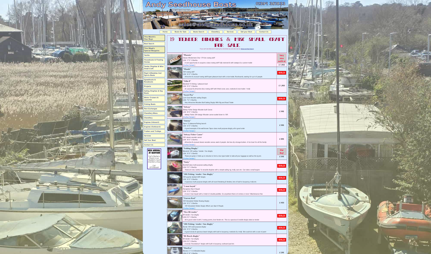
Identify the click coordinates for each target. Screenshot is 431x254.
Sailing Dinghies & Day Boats (153, 92)
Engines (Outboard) (152, 127)
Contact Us (263, 32)
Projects (147, 86)
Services (230, 32)
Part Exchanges (150, 109)
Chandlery (215, 32)
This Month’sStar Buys (149, 38)
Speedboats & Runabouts (150, 81)
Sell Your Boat (150, 140)
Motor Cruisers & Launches (151, 99)
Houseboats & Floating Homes (153, 61)
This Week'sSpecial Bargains (151, 49)
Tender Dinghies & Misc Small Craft (154, 67)
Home (165, 32)
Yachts (147, 55)
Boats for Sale (180, 32)
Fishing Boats (149, 104)
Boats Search (198, 32)
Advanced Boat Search (247, 49)
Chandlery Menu (151, 113)
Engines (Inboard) (151, 122)
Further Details (189, 65)
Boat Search (149, 44)
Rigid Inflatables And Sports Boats (153, 74)
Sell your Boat (246, 32)
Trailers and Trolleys (152, 131)
